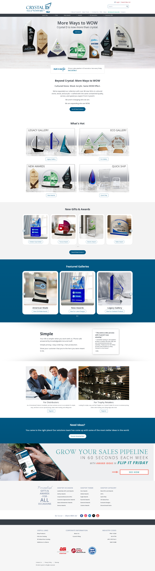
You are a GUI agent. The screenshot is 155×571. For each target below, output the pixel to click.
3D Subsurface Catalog (43, 539)
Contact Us (95, 12)
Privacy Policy (48, 562)
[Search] (124, 5)
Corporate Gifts (109, 15)
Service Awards (61, 505)
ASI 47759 (113, 536)
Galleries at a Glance (43, 542)
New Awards (67, 15)
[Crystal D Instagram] (85, 515)
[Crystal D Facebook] (81, 515)
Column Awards (84, 505)
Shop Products (41, 533)
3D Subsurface (93, 15)
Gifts (102, 493)
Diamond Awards (85, 502)
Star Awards (83, 491)
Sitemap (57, 562)
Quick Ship (45, 15)
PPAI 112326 (113, 533)
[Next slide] (131, 230)
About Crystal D (76, 12)
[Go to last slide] (24, 230)
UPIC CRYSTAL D (111, 539)
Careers (123, 12)
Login (118, 2)
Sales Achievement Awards (64, 502)
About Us (76, 533)
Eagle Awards (84, 496)
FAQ (101, 12)
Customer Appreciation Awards (66, 499)
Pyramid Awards (85, 499)
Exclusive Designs (105, 502)
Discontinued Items (106, 505)
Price (56, 15)
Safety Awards (61, 493)
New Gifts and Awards (107, 491)
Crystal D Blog (77, 536)
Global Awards (84, 493)
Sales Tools (85, 12)
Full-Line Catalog (42, 536)
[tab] (76, 246)
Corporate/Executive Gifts (64, 496)
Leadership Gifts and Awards (65, 491)
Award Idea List (125, 2)
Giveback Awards (114, 12)
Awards (80, 15)
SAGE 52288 (113, 542)
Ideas (105, 12)
